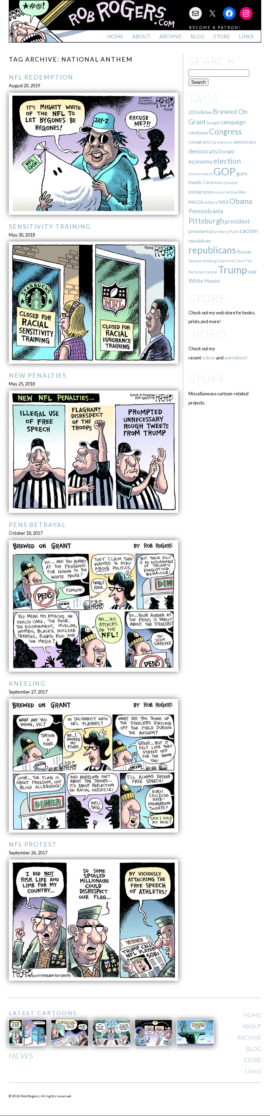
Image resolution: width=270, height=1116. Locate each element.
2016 (194, 112)
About (141, 36)
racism (249, 230)
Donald (226, 152)
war (252, 271)
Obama (240, 201)
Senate (194, 260)
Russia (244, 252)
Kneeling (27, 683)
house (232, 182)
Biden (206, 112)
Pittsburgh (206, 220)
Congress (225, 131)
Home (115, 36)
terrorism (208, 272)
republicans (212, 250)
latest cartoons (43, 1012)
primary (221, 231)
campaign (233, 122)
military (211, 202)
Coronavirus (221, 142)
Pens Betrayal (37, 524)
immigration (201, 192)
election (227, 160)
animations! (236, 357)
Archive (170, 36)
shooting (209, 260)
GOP (224, 171)
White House (204, 280)
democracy (244, 142)
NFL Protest (33, 844)
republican (199, 241)
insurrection (226, 192)
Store (221, 36)
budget (213, 122)
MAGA (196, 202)
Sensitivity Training (50, 226)
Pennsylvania (205, 211)
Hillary (219, 182)
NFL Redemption (41, 77)
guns (242, 173)
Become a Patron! (215, 27)
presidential (200, 231)
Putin (234, 231)
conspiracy (198, 142)
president (237, 221)
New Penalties (37, 375)
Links (246, 36)
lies (242, 192)
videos (208, 357)
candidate (198, 133)
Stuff (207, 379)
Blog (198, 36)
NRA (224, 202)
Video (207, 334)
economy (200, 161)
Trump (232, 270)
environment (200, 173)
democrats (202, 151)
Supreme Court (231, 260)
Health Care (200, 182)
